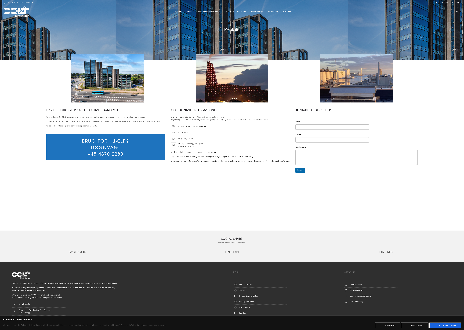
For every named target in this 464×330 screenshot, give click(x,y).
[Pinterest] (447, 2)
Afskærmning (257, 11)
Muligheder (390, 325)
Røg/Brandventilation (209, 11)
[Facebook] (436, 2)
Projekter (273, 11)
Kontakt (287, 11)
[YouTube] (452, 2)
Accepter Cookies (447, 325)
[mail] (457, 2)
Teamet (189, 11)
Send (300, 170)
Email (298, 134)
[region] (232, 323)
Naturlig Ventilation (235, 11)
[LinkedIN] (441, 2)
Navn (298, 121)
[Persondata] (398, 290)
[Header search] (457, 11)
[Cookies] (398, 285)
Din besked (301, 147)
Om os (178, 11)
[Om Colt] (287, 285)
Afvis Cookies (417, 325)
